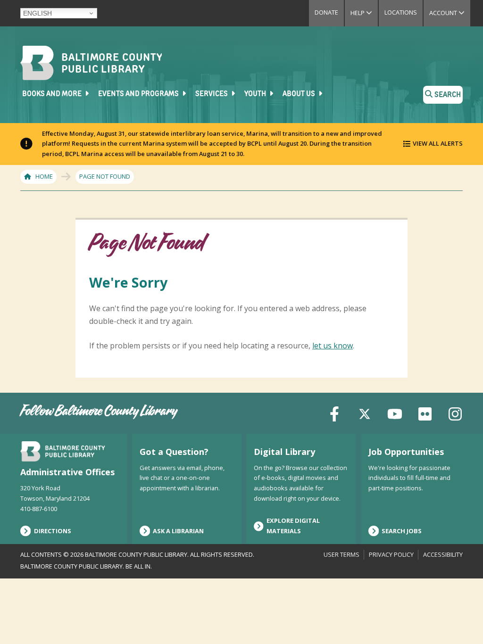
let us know (332, 345)
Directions (52, 531)
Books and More (52, 94)
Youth (255, 94)
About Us (299, 94)
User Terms (341, 554)
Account (449, 12)
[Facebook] (334, 413)
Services (212, 94)
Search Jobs (402, 531)
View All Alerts (438, 143)
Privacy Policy (391, 554)
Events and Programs (139, 94)
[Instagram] (455, 413)
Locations (400, 12)
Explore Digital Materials (293, 525)
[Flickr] (425, 413)
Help (364, 12)
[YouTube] (394, 413)
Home (44, 176)
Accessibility (443, 554)
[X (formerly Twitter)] (364, 413)
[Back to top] (460, 619)
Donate (326, 12)
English (37, 13)
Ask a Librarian (178, 531)
